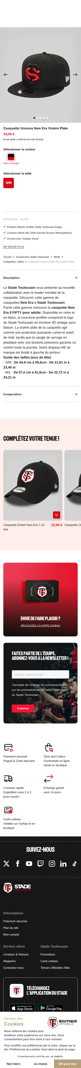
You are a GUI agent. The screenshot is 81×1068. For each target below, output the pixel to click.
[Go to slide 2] (37, 118)
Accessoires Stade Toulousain (32, 256)
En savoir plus (13, 247)
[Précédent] (6, 75)
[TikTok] (74, 864)
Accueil (7, 256)
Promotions (47, 954)
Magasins (9, 961)
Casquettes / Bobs (13, 261)
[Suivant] (75, 75)
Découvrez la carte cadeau (40, 625)
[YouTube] (29, 864)
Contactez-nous (13, 967)
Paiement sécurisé (15, 921)
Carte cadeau (49, 961)
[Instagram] (52, 864)
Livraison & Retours (16, 954)
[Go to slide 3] (40, 118)
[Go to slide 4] (43, 118)
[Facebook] (18, 864)
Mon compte (11, 934)
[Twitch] (40, 864)
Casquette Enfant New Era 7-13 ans (23, 527)
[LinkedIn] (63, 864)
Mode (57, 256)
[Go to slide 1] (34, 118)
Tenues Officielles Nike (55, 967)
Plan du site (10, 927)
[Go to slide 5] (47, 118)
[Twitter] (6, 864)
